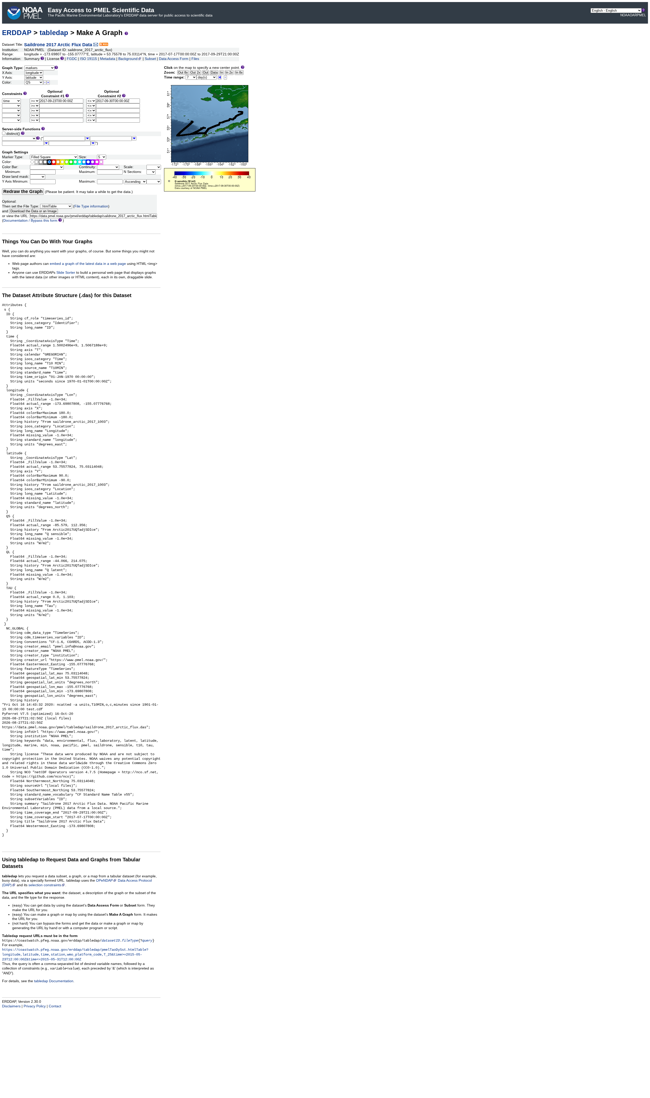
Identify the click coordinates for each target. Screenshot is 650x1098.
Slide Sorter (65, 272)
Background (128, 59)
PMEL (641, 15)
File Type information (91, 206)
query (147, 941)
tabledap (54, 33)
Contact (55, 1006)
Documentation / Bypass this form (30, 220)
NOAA (625, 15)
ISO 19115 (88, 59)
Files (195, 59)
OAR (633, 15)
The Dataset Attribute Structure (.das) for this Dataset (67, 295)
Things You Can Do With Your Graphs (47, 241)
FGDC (72, 59)
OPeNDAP (104, 880)
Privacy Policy (35, 1006)
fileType (130, 941)
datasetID (111, 941)
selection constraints (44, 885)
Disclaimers (11, 1006)
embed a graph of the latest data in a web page (88, 264)
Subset (150, 59)
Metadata (107, 59)
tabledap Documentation (53, 981)
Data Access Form (173, 59)
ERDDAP (16, 33)
